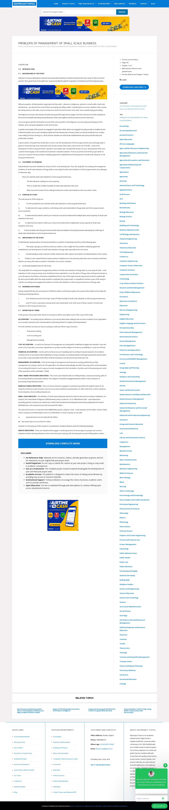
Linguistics (124, 442)
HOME (56, 3)
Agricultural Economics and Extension (134, 160)
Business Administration (129, 230)
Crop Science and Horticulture (131, 283)
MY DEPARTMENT (104, 3)
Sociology (123, 615)
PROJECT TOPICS (68, 3)
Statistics (123, 635)
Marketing (124, 455)
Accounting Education (128, 131)
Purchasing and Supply (128, 571)
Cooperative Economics (129, 274)
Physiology (124, 522)
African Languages (127, 144)
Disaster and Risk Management (132, 288)
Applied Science (126, 190)
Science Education (127, 593)
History (122, 386)
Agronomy (124, 176)
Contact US (82, 806)
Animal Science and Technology (132, 185)
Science (123, 602)
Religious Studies (126, 584)
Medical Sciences (126, 473)
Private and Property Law (130, 540)
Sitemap (120, 806)
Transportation (126, 661)
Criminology (124, 279)
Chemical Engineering (128, 239)
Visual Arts (124, 675)
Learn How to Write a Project (24, 770)
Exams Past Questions (21, 764)
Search (122, 12)
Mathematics (125, 464)
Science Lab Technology (129, 598)
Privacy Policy (91, 806)
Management (125, 446)
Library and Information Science (132, 438)
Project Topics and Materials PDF (64, 792)
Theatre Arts (125, 648)
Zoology (123, 684)
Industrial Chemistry (128, 403)
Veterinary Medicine (128, 670)
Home (20, 46)
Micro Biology (125, 478)
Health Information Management (133, 381)
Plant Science (125, 526)
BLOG (153, 3)
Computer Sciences (127, 270)
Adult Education (126, 139)
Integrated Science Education (131, 424)
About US (74, 806)
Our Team (17, 776)
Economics (57, 764)
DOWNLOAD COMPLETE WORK (63, 443)
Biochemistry (125, 208)
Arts (121, 199)
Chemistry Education (128, 248)
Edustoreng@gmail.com (104, 749)
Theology (123, 653)
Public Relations (126, 567)
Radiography (125, 580)
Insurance (124, 420)
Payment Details (19, 787)
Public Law (124, 562)
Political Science (126, 531)
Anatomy (123, 181)
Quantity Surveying (127, 575)
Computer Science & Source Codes (65, 759)
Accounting (124, 126)
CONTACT (143, 3)
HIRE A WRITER (119, 3)
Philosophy (124, 513)
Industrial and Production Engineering (135, 415)
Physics (123, 518)
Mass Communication (128, 460)
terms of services (103, 806)
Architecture (125, 194)
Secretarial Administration (130, 607)
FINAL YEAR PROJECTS (86, 3)
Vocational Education (128, 679)
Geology (123, 372)
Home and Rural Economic (130, 390)
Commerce (124, 257)
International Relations (129, 429)
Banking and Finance (128, 203)
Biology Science (126, 217)
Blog (15, 792)
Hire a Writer (18, 748)
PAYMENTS (132, 3)
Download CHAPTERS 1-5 (134, 87)
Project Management (128, 544)
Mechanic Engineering (128, 469)
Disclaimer (113, 806)
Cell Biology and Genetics (130, 234)
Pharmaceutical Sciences (130, 509)
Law (121, 433)
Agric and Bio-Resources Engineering (134, 148)
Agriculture (124, 172)
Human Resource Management (132, 399)
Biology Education (127, 212)
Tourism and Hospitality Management (135, 657)
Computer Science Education (131, 265)
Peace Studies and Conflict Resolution (134, 500)
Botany (122, 221)
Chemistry (124, 243)
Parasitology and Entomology (131, 495)
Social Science (125, 611)
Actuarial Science (126, 135)
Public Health (125, 558)
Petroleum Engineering (129, 504)
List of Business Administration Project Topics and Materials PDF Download (50, 46)
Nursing (123, 486)
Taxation (123, 639)
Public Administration (128, 553)
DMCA (125, 806)
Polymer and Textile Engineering (132, 535)
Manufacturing (126, 451)
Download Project (20, 759)
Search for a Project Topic (23, 753)
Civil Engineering (126, 252)
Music (122, 482)
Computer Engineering (128, 261)
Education (56, 770)
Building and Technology (129, 225)
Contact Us (18, 781)
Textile (122, 644)
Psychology (124, 549)
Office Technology (127, 491)
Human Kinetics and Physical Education (135, 395)
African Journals (19, 742)
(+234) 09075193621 (107, 744)
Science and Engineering (129, 589)
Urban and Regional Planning (131, 666)
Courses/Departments (22, 737)
